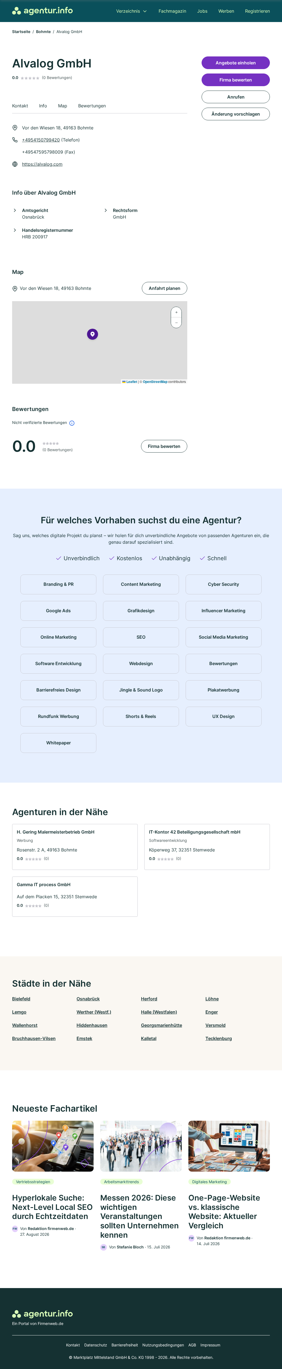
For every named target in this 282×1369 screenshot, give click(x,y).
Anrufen (236, 97)
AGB (192, 1345)
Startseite (21, 31)
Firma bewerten (164, 446)
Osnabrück (88, 998)
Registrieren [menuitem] (257, 11)
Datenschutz (95, 1345)
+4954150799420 (41, 140)
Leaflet (131, 381)
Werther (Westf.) (94, 1012)
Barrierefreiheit (125, 1345)
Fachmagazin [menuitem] (172, 11)
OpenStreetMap (155, 381)
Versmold (215, 1025)
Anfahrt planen (164, 288)
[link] (75, 847)
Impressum (210, 1345)
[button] (92, 335)
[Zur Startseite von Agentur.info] (42, 11)
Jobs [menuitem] (202, 11)
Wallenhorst (24, 1025)
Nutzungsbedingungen (163, 1345)
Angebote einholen (236, 63)
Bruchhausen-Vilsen (34, 1038)
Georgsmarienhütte (161, 1025)
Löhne (212, 998)
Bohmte (43, 31)
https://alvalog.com (42, 164)
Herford (149, 998)
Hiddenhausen (92, 1025)
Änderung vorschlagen (236, 114)
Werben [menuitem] (226, 11)
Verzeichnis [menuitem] (128, 11)
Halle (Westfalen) (159, 1012)
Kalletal (148, 1038)
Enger (211, 1012)
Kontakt (73, 1345)
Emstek (84, 1038)
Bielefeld (21, 998)
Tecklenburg (218, 1038)
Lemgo (19, 1012)
